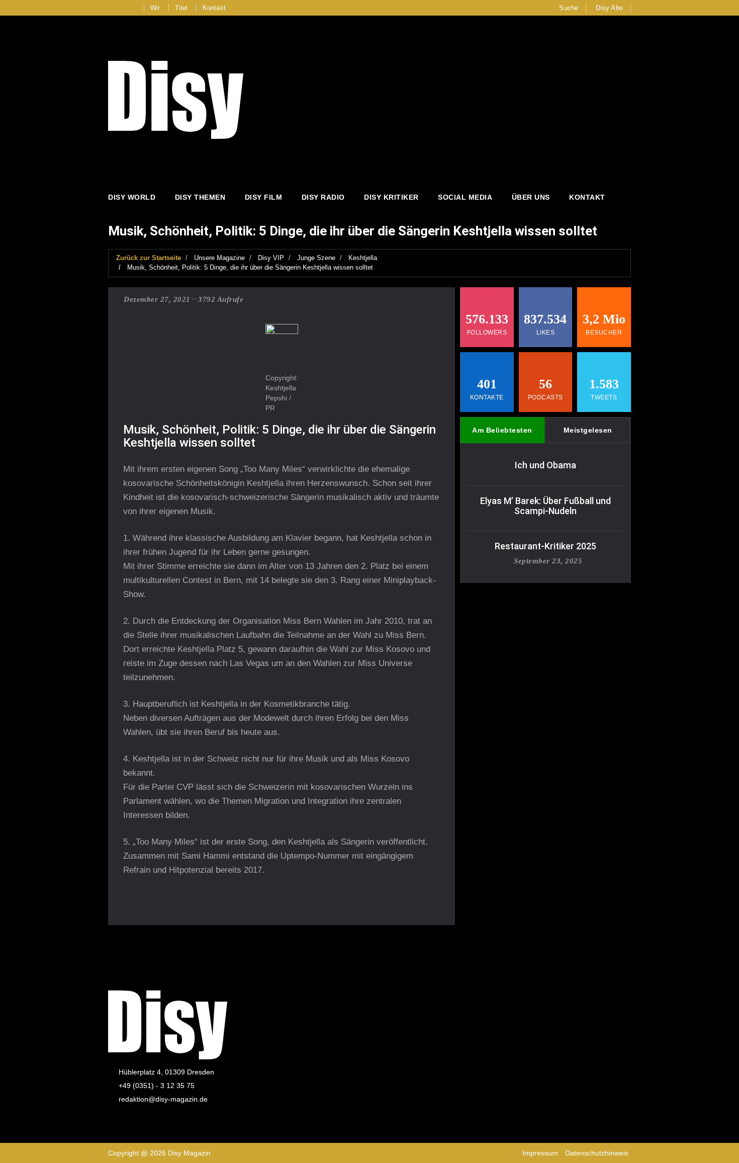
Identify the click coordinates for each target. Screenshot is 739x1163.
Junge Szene (316, 258)
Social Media (465, 197)
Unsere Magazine (219, 258)
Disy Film (264, 197)
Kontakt (214, 8)
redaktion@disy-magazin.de (163, 1099)
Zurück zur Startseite (148, 258)
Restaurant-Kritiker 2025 (545, 546)
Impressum (540, 1153)
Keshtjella (362, 258)
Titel (181, 8)
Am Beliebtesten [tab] (502, 430)
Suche (568, 8)
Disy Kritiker (391, 197)
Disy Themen (200, 197)
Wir (155, 8)
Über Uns (531, 197)
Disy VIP (271, 258)
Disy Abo (609, 8)
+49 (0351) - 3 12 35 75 (157, 1086)
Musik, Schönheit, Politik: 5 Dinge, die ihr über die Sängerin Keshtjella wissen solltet (250, 267)
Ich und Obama (545, 465)
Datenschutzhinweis (596, 1153)
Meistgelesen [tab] (588, 430)
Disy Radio (323, 197)
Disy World (131, 197)
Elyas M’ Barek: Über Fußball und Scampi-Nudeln (545, 505)
